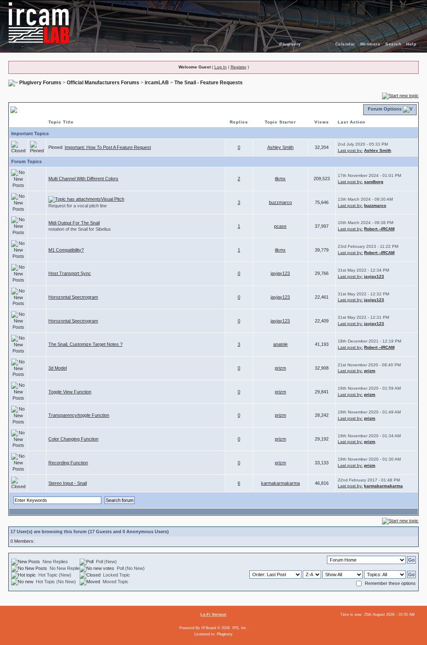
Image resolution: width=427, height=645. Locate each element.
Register (238, 67)
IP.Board (208, 628)
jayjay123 (280, 273)
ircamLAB (157, 83)
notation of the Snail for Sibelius (79, 229)
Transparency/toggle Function (78, 415)
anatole (280, 344)
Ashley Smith (280, 147)
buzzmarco (280, 202)
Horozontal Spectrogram (73, 297)
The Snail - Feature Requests (208, 83)
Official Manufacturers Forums (103, 83)
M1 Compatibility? (66, 249)
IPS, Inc (239, 628)
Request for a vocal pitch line (77, 205)
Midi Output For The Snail (74, 222)
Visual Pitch (112, 199)
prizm (280, 367)
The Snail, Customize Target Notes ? (85, 344)
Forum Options (385, 108)
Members (370, 44)
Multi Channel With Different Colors (83, 178)
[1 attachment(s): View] (74, 199)
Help (411, 44)
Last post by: (350, 150)
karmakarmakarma (280, 483)
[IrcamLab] (213, 23)
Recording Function (68, 462)
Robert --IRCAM (379, 229)
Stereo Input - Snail (67, 483)
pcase (280, 226)
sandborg (373, 181)
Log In (220, 67)
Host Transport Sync (69, 273)
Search (393, 44)
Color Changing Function (73, 438)
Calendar (345, 44)
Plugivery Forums (40, 83)
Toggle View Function (69, 391)
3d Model (57, 367)
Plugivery (290, 44)
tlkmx (280, 178)
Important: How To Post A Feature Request (108, 147)
